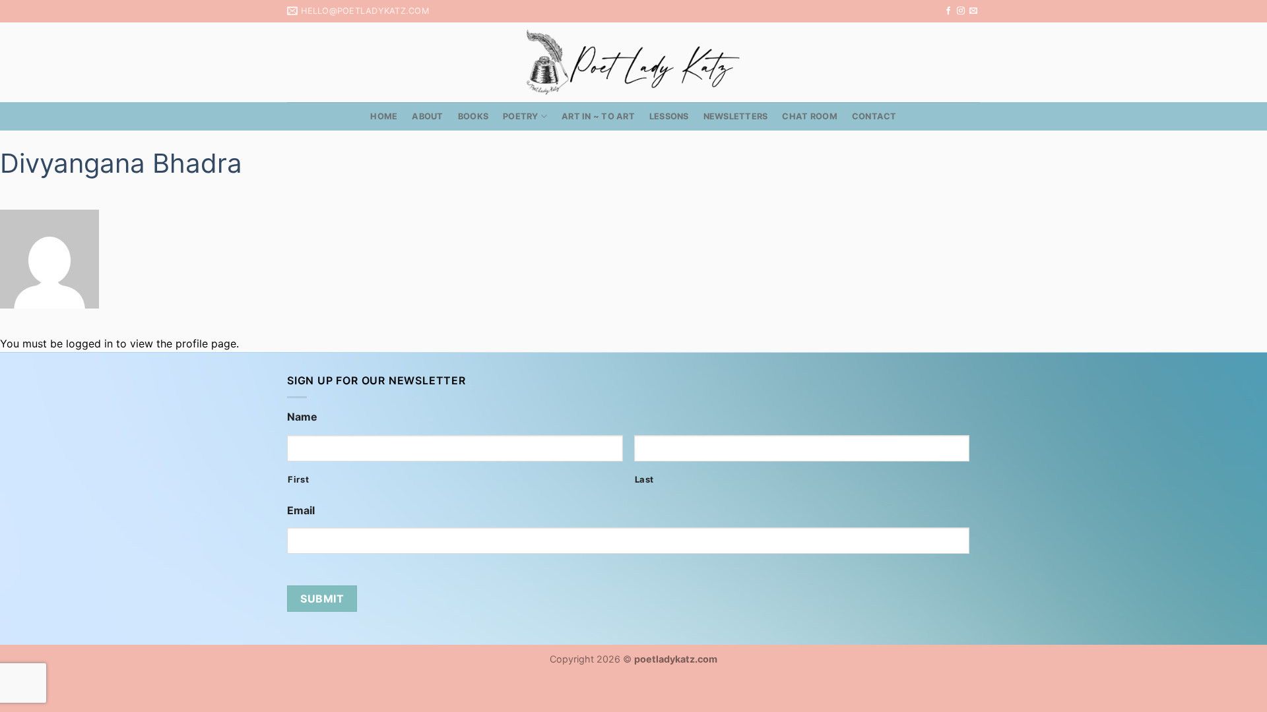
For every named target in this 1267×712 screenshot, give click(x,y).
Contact (874, 116)
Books (473, 116)
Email (301, 510)
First (298, 479)
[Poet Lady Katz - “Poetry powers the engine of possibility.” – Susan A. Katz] (633, 62)
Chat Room (809, 116)
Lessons (669, 116)
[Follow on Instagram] (961, 11)
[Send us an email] (973, 11)
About (427, 116)
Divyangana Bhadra (121, 163)
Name (302, 416)
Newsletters (735, 116)
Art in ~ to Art (598, 116)
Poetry (520, 116)
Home (383, 116)
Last (645, 479)
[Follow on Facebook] (948, 11)
